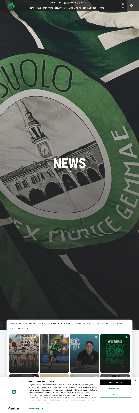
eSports (33, 324)
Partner (88, 324)
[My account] (131, 5)
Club (25, 324)
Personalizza (114, 389)
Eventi (42, 324)
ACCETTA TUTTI (115, 382)
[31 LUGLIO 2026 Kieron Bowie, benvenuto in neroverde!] (84, 353)
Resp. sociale (116, 324)
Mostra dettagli (34, 409)
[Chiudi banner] (135, 380)
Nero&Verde (22, 328)
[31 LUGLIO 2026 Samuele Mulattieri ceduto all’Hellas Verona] (54, 353)
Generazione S (65, 324)
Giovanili (78, 324)
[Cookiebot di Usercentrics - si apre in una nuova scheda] (14, 408)
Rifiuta (115, 395)
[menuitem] (123, 4)
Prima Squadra (101, 324)
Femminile (51, 324)
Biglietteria (15, 324)
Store (12, 328)
